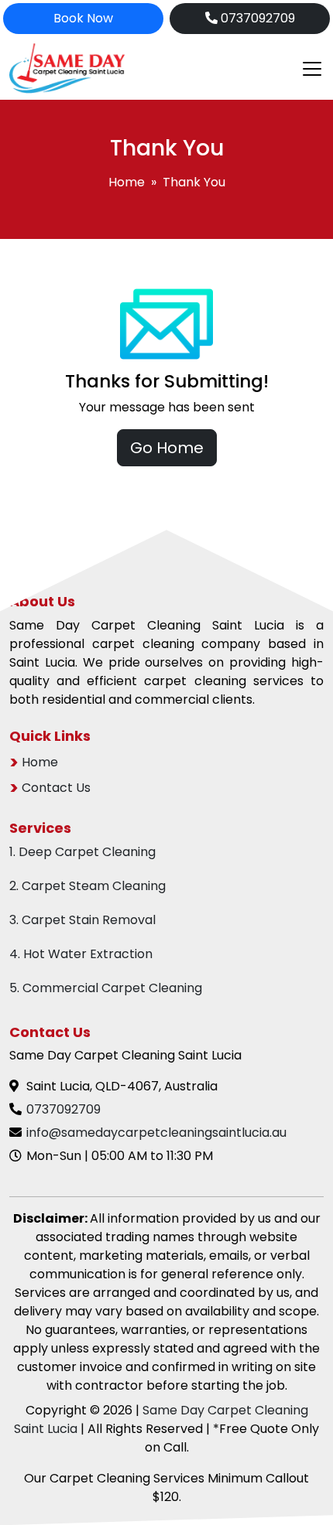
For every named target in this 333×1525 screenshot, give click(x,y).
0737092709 (256, 18)
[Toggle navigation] (307, 69)
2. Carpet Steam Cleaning (87, 886)
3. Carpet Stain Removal (82, 920)
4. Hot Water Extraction (81, 954)
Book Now (83, 18)
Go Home (167, 448)
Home (126, 182)
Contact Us (56, 788)
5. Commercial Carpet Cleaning (105, 988)
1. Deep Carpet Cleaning (82, 852)
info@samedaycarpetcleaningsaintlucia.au (156, 1132)
